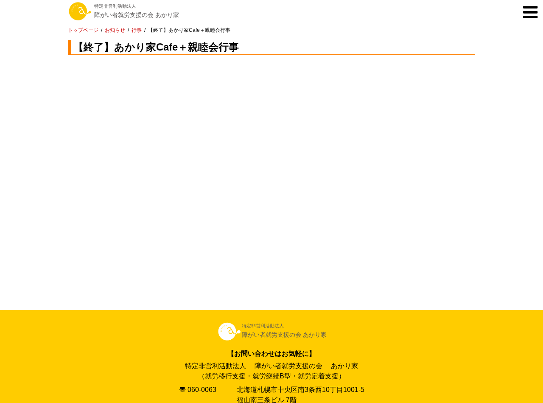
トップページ (83, 30)
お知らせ (115, 30)
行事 (137, 30)
